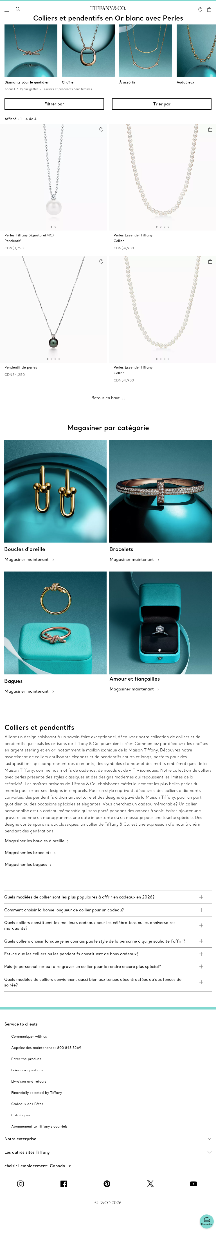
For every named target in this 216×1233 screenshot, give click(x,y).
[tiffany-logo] (108, 9)
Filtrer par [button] (54, 104)
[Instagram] (21, 1183)
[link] (108, 897)
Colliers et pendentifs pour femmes (68, 89)
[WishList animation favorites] (200, 9)
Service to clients (21, 1024)
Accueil (9, 89)
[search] (18, 9)
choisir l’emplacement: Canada (35, 1165)
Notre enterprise (20, 1138)
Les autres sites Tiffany (27, 1152)
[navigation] (6, 9)
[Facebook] (64, 1183)
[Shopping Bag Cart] (209, 9)
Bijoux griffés (29, 89)
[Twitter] (151, 1183)
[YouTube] (194, 1183)
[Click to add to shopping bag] (210, 129)
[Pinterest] (108, 1183)
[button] (6, 9)
